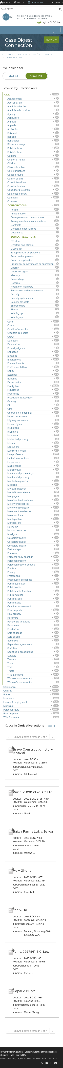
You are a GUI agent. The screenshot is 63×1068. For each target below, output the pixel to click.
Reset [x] (51, 725)
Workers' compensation (19, 678)
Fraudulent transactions (20, 397)
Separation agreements (19, 644)
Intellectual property (17, 439)
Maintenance (14, 465)
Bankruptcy (13, 140)
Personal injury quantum (20, 556)
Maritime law (14, 469)
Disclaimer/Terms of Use (36, 1052)
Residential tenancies (18, 621)
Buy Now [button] (51, 39)
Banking (11, 136)
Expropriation (14, 382)
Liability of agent (19, 271)
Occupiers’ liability (16, 545)
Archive (36, 75)
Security (15, 294)
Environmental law (17, 367)
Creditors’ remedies (17, 332)
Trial (9, 667)
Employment (14, 359)
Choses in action (16, 167)
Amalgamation (18, 213)
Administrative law (17, 106)
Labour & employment (15, 702)
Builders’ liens (14, 152)
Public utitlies (14, 602)
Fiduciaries (13, 389)
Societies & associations (20, 651)
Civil (34, 54)
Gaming (11, 401)
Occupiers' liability (16, 537)
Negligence (13, 534)
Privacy (11, 572)
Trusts (10, 670)
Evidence (12, 378)
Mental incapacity (16, 488)
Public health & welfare (19, 591)
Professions (13, 575)
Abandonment (14, 98)
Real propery (14, 613)
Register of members (22, 286)
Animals (11, 121)
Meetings (15, 275)
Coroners (12, 201)
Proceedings (17, 279)
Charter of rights (16, 159)
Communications (16, 170)
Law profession (15, 454)
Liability (15, 267)
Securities (12, 640)
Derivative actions (14, 57)
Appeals (11, 125)
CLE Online (8, 54)
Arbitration (12, 129)
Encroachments (15, 363)
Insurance (12, 435)
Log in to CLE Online (50, 22)
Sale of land (13, 636)
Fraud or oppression (21, 260)
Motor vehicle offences (19, 511)
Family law (13, 386)
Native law (12, 526)
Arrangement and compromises (27, 217)
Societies (12, 648)
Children (11, 163)
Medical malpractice (18, 481)
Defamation (13, 344)
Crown (10, 336)
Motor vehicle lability (18, 503)
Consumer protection (18, 189)
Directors (15, 241)
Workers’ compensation (19, 682)
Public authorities (16, 583)
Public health (14, 587)
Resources (13, 625)
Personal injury (11, 709)
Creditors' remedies (17, 329)
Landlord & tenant (16, 450)
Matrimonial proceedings (20, 473)
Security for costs (20, 302)
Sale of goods (14, 632)
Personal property (16, 560)
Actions (14, 209)
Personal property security (21, 564)
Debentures (17, 232)
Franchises (13, 393)
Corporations (45, 54)
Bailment (12, 133)
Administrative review (18, 110)
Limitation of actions (18, 458)
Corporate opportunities (23, 228)
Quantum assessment (19, 606)
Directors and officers (22, 245)
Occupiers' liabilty (16, 541)
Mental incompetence (18, 492)
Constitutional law (16, 182)
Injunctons (12, 431)
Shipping (4, 1055)
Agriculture (13, 117)
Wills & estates (15, 674)
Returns (52, 1052)
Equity (10, 370)
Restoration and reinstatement (27, 290)
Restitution (13, 629)
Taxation (11, 659)
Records (15, 283)
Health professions (17, 416)
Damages (12, 340)
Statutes (11, 655)
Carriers (11, 155)
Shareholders (18, 305)
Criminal (7, 690)
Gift (9, 405)
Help (12, 1055)
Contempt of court (17, 193)
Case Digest (22, 54)
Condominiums (15, 174)
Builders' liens (14, 148)
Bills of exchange (16, 144)
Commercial (9, 687)
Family (6, 694)
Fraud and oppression (22, 256)
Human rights (14, 424)
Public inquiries (15, 594)
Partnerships (14, 549)
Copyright (18, 1052)
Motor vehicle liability (18, 507)
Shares (14, 309)
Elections (12, 355)
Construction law (16, 186)
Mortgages (13, 496)
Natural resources (16, 530)
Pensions (12, 553)
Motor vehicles (15, 515)
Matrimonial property (18, 477)
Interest (11, 443)
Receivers (12, 617)
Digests (14, 75)
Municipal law (14, 519)
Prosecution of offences (19, 579)
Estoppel (12, 374)
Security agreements (22, 298)
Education (12, 351)
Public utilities (14, 598)
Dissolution (16, 248)
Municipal (8, 706)
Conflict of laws (15, 178)
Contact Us (57, 2)
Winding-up (17, 317)
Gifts (9, 408)
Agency (11, 114)
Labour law (13, 446)
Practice (11, 568)
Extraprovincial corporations (25, 252)
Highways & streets (17, 420)
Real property (14, 610)
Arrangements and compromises (28, 221)
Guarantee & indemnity (19, 412)
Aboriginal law (14, 102)
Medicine (12, 484)
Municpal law (14, 522)
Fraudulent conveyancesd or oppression (32, 264)
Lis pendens (13, 462)
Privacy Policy (6, 1052)
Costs (10, 321)
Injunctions (13, 427)
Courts (10, 325)
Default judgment (16, 348)
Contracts (12, 197)
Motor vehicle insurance (20, 500)
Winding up (17, 313)
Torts (10, 663)
